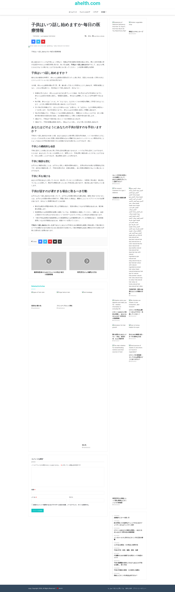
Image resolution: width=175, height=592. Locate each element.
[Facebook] (33, 42)
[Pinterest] (43, 42)
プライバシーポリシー (139, 588)
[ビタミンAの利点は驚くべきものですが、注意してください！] (136, 303)
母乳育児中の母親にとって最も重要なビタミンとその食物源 (119, 500)
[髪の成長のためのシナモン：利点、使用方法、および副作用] (119, 328)
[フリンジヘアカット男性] (68, 297)
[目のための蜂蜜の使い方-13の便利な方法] (136, 328)
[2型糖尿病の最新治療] (119, 191)
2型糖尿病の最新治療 (119, 197)
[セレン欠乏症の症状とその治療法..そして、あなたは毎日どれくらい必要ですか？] (119, 97)
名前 (33, 489)
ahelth (61, 588)
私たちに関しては (119, 588)
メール (34, 497)
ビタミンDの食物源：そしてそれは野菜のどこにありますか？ (136, 357)
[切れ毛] (93, 367)
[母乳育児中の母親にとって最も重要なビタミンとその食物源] (119, 420)
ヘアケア (95, 12)
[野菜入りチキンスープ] (136, 25)
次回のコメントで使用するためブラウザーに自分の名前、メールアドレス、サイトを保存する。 (61, 505)
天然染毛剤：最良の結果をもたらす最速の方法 (136, 291)
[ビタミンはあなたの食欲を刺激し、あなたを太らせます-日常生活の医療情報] (119, 304)
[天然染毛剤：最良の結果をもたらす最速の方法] (136, 237)
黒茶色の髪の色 (36, 305)
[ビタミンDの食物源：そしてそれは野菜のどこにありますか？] (136, 348)
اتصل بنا (110, 588)
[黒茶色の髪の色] (42, 297)
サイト (71, 497)
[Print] (60, 242)
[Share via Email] (55, 242)
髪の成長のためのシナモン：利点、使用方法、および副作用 (119, 336)
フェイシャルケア (85, 12)
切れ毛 (84, 445)
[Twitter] (38, 42)
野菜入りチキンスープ (136, 31)
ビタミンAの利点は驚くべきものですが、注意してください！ (136, 312)
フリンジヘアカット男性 (64, 305)
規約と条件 (128, 588)
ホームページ (73, 12)
